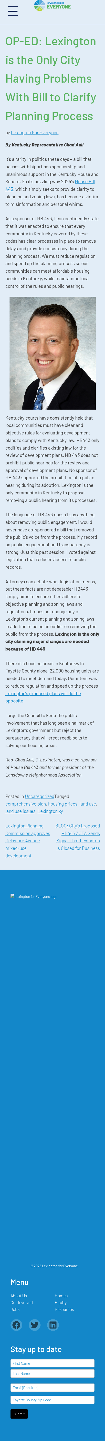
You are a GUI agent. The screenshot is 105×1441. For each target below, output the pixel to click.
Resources (64, 1309)
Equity (61, 1302)
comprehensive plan (25, 804)
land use (88, 804)
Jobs (15, 1309)
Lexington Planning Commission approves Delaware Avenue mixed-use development (27, 840)
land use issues (20, 811)
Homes (61, 1295)
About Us (18, 1295)
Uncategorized (39, 796)
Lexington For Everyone (35, 132)
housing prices (62, 804)
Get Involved (21, 1302)
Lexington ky (50, 811)
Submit (19, 1414)
